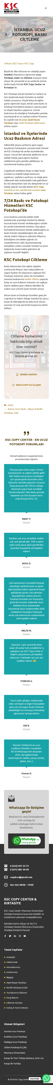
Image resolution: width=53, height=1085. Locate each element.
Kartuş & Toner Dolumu (17, 1008)
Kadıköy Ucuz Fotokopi (15, 1036)
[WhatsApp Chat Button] (46, 1078)
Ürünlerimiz (12, 972)
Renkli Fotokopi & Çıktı (17, 987)
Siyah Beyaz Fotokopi (16, 983)
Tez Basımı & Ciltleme (16, 993)
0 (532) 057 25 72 (19, 866)
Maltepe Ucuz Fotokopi (15, 1042)
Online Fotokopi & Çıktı (15, 1047)
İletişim (10, 977)
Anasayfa (10, 957)
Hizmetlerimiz (13, 967)
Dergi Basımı (12, 998)
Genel (10, 405)
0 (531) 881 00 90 (19, 869)
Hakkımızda (11, 962)
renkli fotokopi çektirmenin (32, 123)
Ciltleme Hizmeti (14, 1003)
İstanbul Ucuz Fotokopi (14, 1031)
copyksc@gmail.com (21, 877)
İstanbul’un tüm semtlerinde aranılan (25, 190)
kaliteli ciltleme (32, 279)
